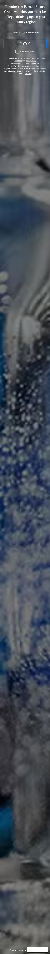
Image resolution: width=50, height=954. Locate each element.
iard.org (28, 73)
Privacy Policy (31, 61)
